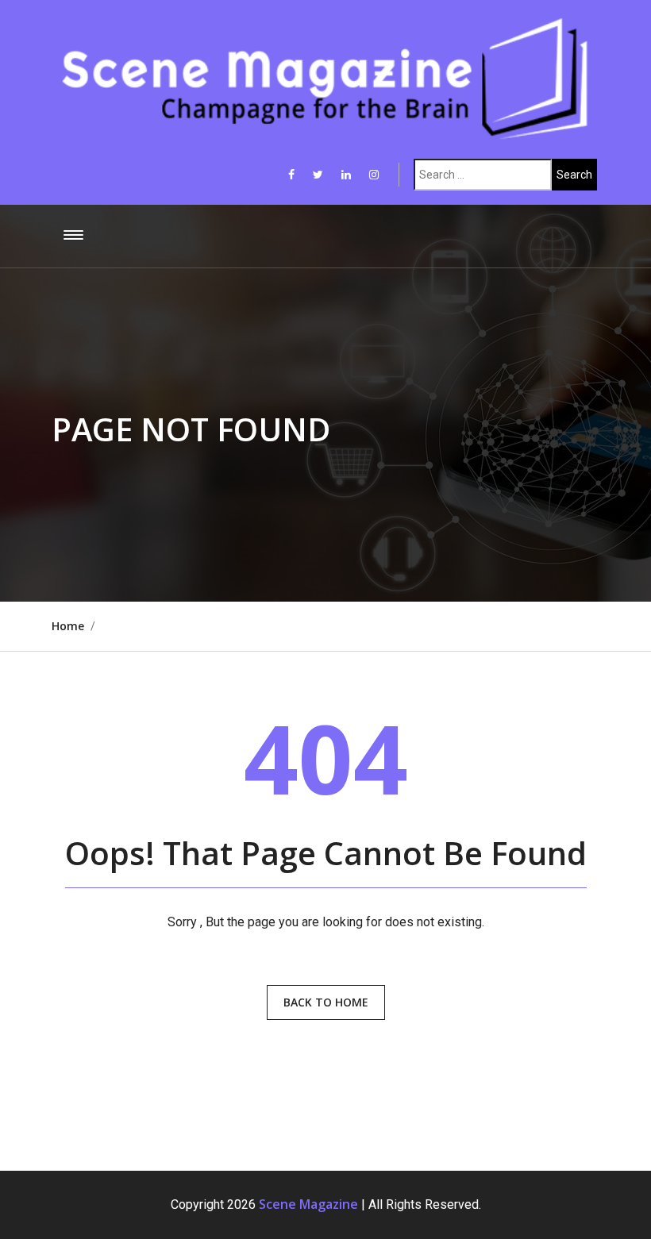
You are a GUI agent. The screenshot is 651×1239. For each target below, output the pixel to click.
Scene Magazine (308, 1204)
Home (68, 625)
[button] (71, 236)
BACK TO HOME (325, 1002)
